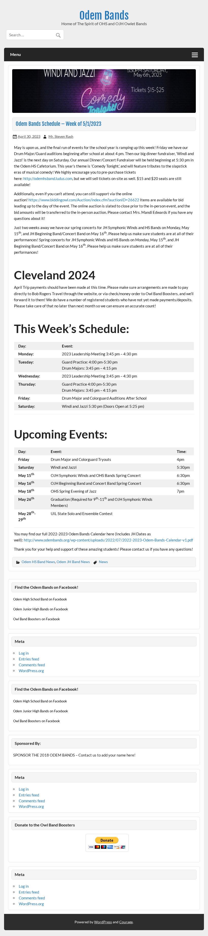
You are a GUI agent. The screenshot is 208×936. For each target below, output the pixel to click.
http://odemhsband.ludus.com (47, 178)
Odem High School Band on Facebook (40, 599)
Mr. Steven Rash (60, 136)
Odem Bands (104, 15)
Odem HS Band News (38, 562)
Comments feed (32, 664)
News (103, 562)
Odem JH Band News (73, 562)
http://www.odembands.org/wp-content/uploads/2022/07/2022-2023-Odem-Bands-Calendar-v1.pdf (108, 540)
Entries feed (29, 659)
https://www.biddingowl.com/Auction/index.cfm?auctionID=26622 (83, 200)
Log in (24, 653)
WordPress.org (31, 670)
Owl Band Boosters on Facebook (36, 619)
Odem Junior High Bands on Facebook (40, 609)
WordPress (103, 922)
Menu (15, 54)
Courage (126, 922)
